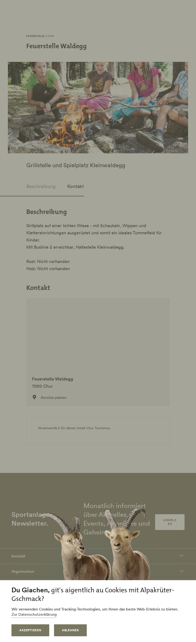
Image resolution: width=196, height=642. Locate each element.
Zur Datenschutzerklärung (34, 614)
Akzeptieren (30, 630)
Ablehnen (70, 630)
